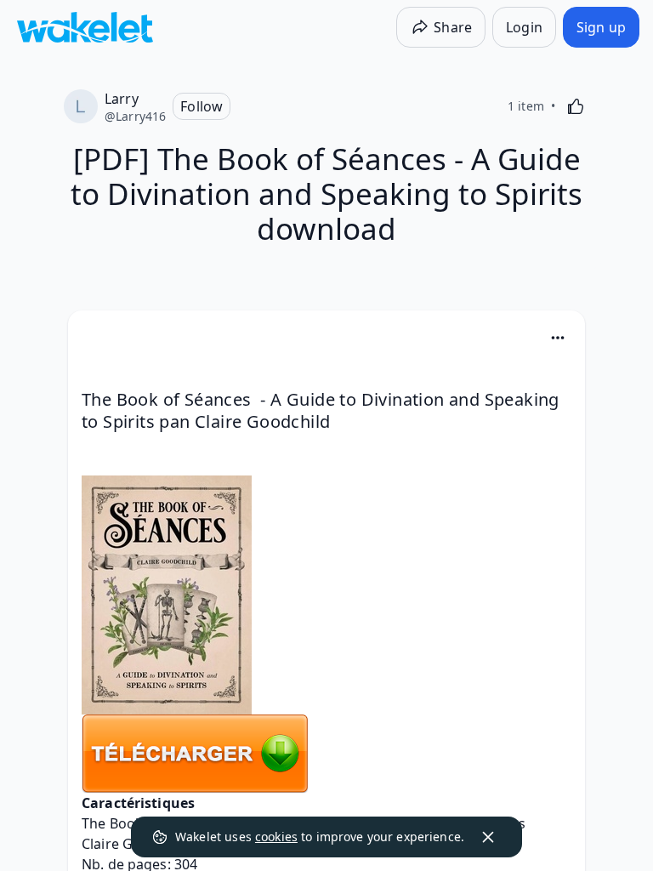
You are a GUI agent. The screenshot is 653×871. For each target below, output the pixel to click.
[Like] (575, 106)
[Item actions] (557, 337)
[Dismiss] (488, 837)
